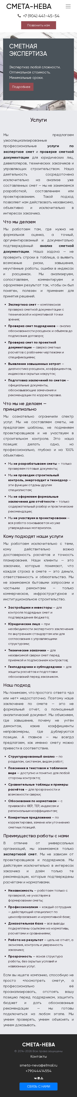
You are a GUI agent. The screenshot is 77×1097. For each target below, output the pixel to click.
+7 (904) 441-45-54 (41, 16)
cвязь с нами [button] (38, 1086)
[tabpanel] (38, 71)
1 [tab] (38, 107)
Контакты (38, 1056)
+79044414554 (39, 1071)
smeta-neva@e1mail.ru (38, 1065)
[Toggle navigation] (68, 6)
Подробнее (21, 87)
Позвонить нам (38, 25)
